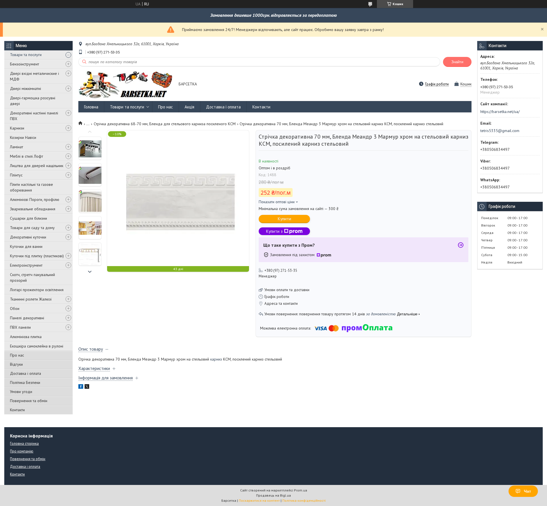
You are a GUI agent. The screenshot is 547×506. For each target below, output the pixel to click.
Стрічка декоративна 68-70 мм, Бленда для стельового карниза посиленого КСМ (165, 123)
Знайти (457, 62)
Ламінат (16, 146)
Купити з (274, 231)
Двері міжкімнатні (25, 88)
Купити (284, 218)
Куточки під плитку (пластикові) (37, 255)
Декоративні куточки (28, 237)
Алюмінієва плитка (26, 336)
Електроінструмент (26, 265)
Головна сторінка (24, 443)
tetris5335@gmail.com (499, 130)
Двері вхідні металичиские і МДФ (34, 76)
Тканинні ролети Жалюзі (31, 299)
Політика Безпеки (25, 382)
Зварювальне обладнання (32, 208)
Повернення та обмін (28, 400)
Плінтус (16, 175)
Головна (91, 107)
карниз (216, 359)
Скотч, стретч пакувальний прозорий (32, 277)
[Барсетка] (125, 84)
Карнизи (17, 128)
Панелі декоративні (27, 317)
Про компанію (21, 451)
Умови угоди (21, 391)
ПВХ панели (20, 327)
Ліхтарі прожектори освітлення (37, 289)
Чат (527, 491)
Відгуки (16, 364)
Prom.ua (300, 490)
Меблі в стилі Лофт (26, 156)
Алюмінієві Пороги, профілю (34, 199)
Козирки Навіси (23, 137)
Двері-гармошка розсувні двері (32, 100)
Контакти (17, 409)
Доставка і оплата (25, 373)
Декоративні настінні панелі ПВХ (34, 115)
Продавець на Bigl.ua (273, 495)
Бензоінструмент (24, 64)
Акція (189, 107)
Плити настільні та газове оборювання (31, 187)
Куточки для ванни (26, 246)
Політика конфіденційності (304, 500)
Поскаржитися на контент (259, 500)
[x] (87, 387)
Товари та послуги (26, 54)
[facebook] (80, 387)
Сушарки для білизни (28, 218)
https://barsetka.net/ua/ (500, 111)
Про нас (17, 355)
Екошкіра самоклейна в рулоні (36, 346)
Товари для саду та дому (32, 227)
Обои (14, 308)
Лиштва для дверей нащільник (36, 165)
